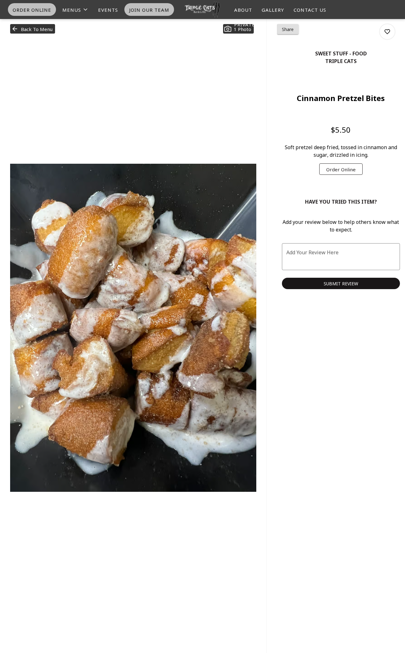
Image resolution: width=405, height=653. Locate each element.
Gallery (273, 9)
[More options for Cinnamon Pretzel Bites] (387, 31)
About (243, 9)
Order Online (32, 9)
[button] (75, 9)
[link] (341, 169)
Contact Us (310, 9)
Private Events (255, 24)
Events (108, 9)
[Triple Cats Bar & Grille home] (202, 9)
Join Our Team (149, 9)
